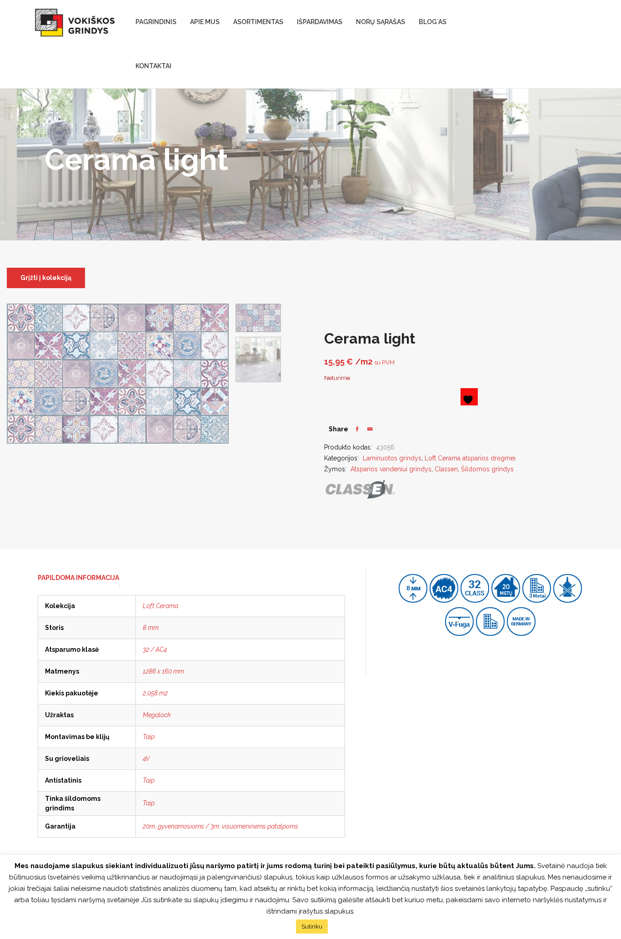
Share (338, 429)
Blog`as (432, 21)
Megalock (157, 715)
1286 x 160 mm (163, 671)
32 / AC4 (155, 649)
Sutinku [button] (311, 926)
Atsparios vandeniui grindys (391, 469)
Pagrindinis (155, 21)
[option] (258, 318)
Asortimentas (258, 21)
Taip (149, 736)
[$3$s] (369, 429)
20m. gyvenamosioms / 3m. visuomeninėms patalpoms (220, 826)
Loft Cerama (160, 605)
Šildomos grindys (487, 469)
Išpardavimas (319, 21)
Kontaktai (153, 66)
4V (146, 758)
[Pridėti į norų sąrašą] (469, 396)
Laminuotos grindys (392, 458)
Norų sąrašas (380, 21)
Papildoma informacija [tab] (78, 577)
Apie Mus (205, 21)
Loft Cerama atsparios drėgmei (470, 458)
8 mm (151, 627)
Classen (446, 469)
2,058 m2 (155, 693)
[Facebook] (357, 429)
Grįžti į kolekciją (45, 277)
